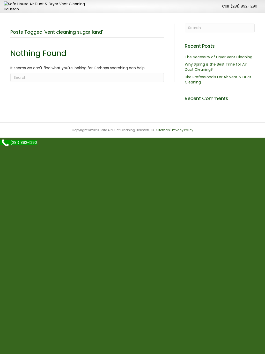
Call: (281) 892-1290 (239, 6)
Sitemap (163, 130)
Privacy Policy (182, 130)
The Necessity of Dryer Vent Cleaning (218, 57)
